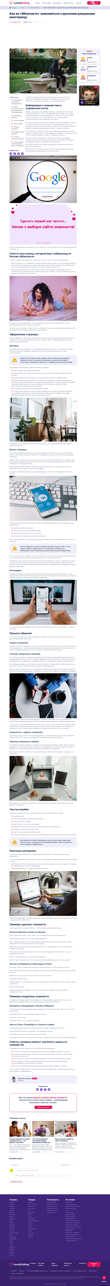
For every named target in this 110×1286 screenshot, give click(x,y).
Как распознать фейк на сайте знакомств (64, 1140)
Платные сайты (70, 1212)
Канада (12, 1222)
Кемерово (31, 1235)
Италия (12, 1251)
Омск (29, 1216)
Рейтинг (21, 1271)
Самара (30, 1214)
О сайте (13, 1271)
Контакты (78, 3)
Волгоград (31, 1212)
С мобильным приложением (73, 1238)
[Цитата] (30, 1176)
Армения (12, 1206)
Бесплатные (69, 1202)
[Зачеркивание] (23, 1176)
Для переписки (70, 1218)
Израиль (12, 1253)
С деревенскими (70, 1216)
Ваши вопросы (57, 3)
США (11, 1245)
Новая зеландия (14, 1233)
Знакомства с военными (72, 1222)
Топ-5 (67, 1210)
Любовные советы (68, 3)
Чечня (11, 1243)
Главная (37, 3)
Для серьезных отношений (73, 1206)
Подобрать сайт (93, 3)
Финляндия (13, 1239)
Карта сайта (93, 1271)
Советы (22, 7)
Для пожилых (51, 1212)
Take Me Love (92, 66)
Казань (30, 1226)
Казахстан (12, 1224)
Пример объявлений (71, 1240)
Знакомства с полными (72, 1224)
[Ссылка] (32, 1176)
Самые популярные (71, 1204)
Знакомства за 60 (52, 1210)
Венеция (12, 1249)
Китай (11, 1220)
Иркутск (30, 1237)
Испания (12, 1247)
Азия (11, 1235)
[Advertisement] (55, 36)
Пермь (30, 1230)
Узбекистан (13, 1237)
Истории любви (46, 3)
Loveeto (90, 57)
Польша (12, 1202)
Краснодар (31, 1208)
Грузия (11, 1204)
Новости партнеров (17, 1273)
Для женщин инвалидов (72, 1232)
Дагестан (12, 1230)
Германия (12, 1208)
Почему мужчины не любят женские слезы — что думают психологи (20, 1140)
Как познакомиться (34, 7)
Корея (11, 1241)
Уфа (29, 1210)
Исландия (12, 1218)
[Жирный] (16, 1176)
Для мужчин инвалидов (72, 1234)
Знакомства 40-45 (52, 1206)
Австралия (12, 1214)
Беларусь (12, 1226)
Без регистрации (70, 1214)
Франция (12, 1212)
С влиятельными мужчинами (70, 1229)
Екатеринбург (32, 1228)
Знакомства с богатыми (72, 1220)
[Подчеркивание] (21, 1176)
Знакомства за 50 (52, 1208)
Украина (12, 1228)
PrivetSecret (91, 75)
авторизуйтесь (65, 1165)
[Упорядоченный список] (25, 1176)
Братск (30, 1222)
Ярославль (31, 1206)
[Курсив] (19, 1176)
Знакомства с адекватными (73, 1226)
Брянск (30, 1224)
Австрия (12, 1216)
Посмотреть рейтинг (43, 1107)
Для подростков (51, 1202)
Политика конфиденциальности (37, 1271)
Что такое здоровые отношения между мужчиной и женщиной (41, 1140)
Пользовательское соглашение (61, 1271)
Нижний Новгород (33, 1220)
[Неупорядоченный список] (28, 1176)
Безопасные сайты (71, 1208)
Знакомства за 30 (52, 1204)
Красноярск (31, 1218)
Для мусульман (70, 1236)
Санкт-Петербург (33, 1204)
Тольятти (30, 1233)
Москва (30, 1202)
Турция (12, 1210)
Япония (12, 1255)
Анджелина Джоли (27, 1078)
